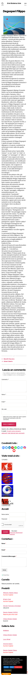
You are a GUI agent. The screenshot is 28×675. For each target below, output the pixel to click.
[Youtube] (14, 450)
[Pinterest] (12, 447)
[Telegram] (18, 447)
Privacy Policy (6, 575)
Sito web (4, 409)
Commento (5, 379)
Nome (4, 394)
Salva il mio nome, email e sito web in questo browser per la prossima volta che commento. (14, 418)
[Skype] (21, 447)
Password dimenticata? (16, 532)
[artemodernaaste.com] (14, 491)
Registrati (12, 534)
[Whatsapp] (15, 447)
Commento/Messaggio (9, 556)
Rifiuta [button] (11, 667)
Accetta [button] (6, 667)
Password (4, 519)
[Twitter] (6, 447)
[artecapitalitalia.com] (14, 467)
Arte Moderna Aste (14, 3)
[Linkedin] (9, 447)
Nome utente (5, 514)
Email (3, 402)
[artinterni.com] (14, 502)
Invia (4, 570)
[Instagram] (24, 447)
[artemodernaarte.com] (14, 478)
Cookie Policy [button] (18, 667)
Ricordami (14, 531)
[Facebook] (3, 447)
